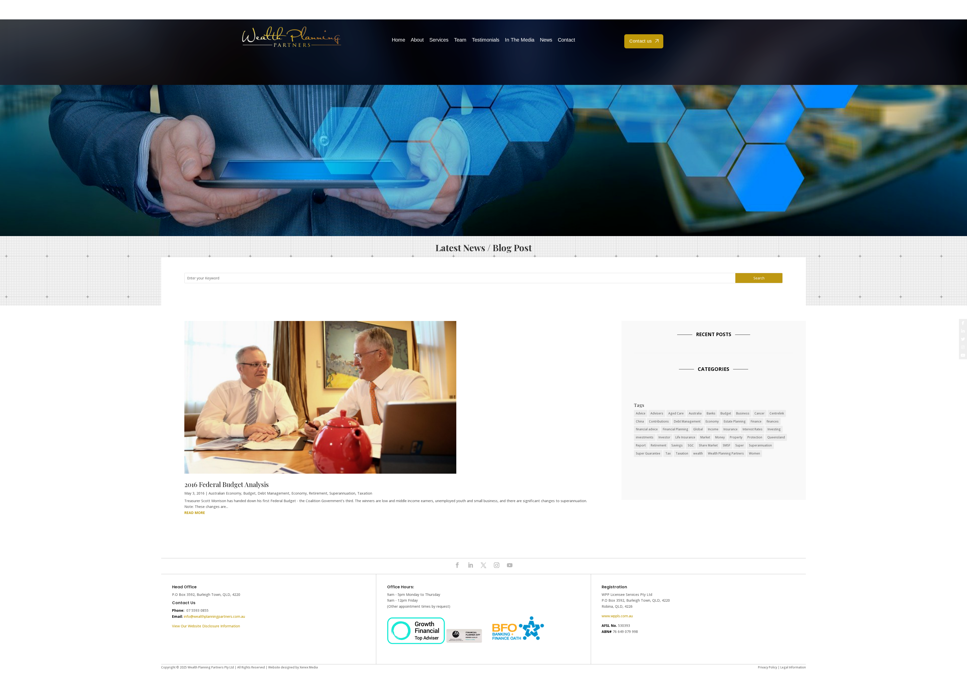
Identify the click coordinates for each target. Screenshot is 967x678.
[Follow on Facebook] (457, 565)
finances (773, 421)
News (546, 40)
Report (641, 445)
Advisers (656, 413)
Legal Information (793, 667)
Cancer (759, 413)
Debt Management (273, 493)
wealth (698, 453)
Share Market (708, 445)
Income (713, 429)
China (640, 421)
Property (736, 437)
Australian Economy (225, 493)
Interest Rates (753, 429)
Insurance (730, 429)
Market (705, 437)
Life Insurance (685, 437)
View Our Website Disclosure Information (206, 626)
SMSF (726, 445)
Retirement (318, 493)
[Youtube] (963, 355)
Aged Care (676, 413)
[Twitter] (963, 339)
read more (194, 512)
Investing (774, 429)
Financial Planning (675, 429)
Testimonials (485, 40)
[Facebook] (963, 323)
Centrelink (777, 413)
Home (398, 40)
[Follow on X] (483, 565)
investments (644, 437)
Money (720, 437)
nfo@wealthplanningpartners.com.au (215, 616)
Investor (664, 437)
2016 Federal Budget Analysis (226, 484)
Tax (668, 453)
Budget (249, 493)
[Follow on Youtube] (509, 565)
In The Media (519, 40)
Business (742, 413)
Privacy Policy (767, 667)
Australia (695, 413)
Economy (299, 493)
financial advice (647, 429)
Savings (677, 445)
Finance (756, 421)
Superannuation (342, 493)
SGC (691, 445)
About (417, 40)
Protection (754, 437)
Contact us (640, 41)
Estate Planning (735, 421)
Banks (711, 413)
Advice (640, 413)
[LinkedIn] (963, 331)
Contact (566, 40)
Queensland (776, 437)
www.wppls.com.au (617, 616)
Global (698, 429)
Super (739, 445)
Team (460, 40)
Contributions (659, 421)
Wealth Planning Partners (726, 453)
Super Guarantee (648, 453)
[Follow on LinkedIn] (470, 565)
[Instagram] (963, 347)
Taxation (364, 493)
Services (438, 40)
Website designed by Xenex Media (293, 667)
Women (754, 453)
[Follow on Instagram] (496, 565)
